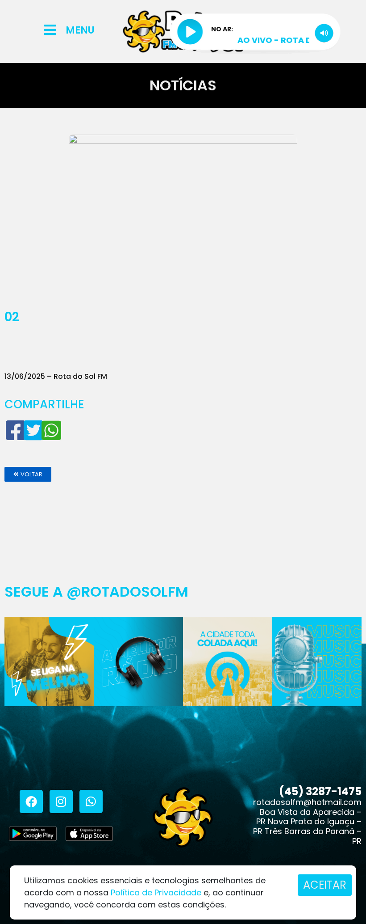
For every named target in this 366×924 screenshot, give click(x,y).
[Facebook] (31, 801)
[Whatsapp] (91, 801)
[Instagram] (61, 801)
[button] (27, 474)
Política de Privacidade (156, 892)
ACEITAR (324, 884)
